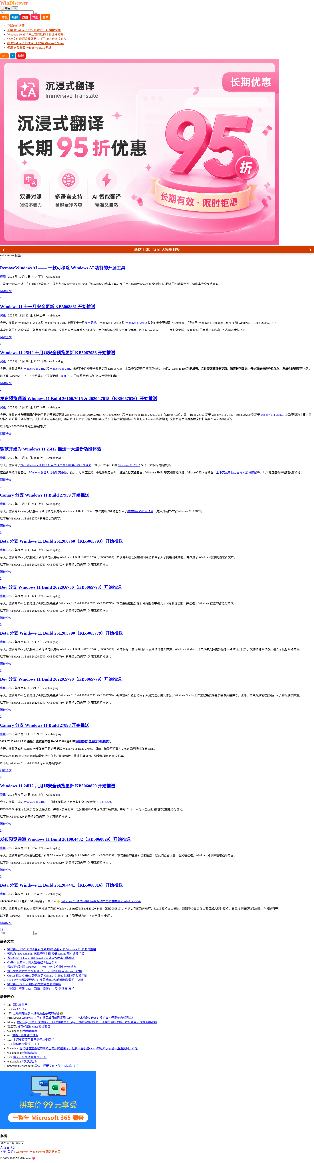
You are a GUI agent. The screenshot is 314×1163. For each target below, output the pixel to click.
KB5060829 (103, 802)
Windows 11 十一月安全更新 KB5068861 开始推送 (47, 306)
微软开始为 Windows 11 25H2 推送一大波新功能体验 (50, 449)
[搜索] (35, 13)
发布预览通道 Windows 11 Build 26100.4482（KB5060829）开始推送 (65, 839)
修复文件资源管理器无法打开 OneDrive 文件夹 (37, 38)
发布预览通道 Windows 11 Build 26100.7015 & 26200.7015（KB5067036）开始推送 (78, 398)
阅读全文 (6, 291)
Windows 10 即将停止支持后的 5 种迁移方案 (35, 34)
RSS (4, 55)
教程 (15, 17)
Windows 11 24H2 (35, 368)
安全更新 (90, 322)
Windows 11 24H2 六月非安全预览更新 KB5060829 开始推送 (57, 786)
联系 (11, 1151)
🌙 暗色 (5, 8)
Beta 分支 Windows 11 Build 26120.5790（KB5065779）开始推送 (61, 633)
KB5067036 (66, 375)
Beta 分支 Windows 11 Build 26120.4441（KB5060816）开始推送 (61, 885)
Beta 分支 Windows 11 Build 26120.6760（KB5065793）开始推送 (61, 541)
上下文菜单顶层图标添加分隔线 (236, 472)
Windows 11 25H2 (136, 322)
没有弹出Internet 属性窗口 (33, 1026)
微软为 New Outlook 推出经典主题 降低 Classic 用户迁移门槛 (45, 953)
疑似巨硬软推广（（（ (26, 1044)
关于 (45, 17)
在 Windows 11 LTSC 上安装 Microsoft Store (35, 43)
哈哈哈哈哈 (29, 1030)
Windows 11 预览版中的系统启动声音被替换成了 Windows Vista (101, 901)
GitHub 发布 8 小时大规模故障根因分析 (32, 962)
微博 (21, 55)
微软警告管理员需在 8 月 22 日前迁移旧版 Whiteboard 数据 (44, 971)
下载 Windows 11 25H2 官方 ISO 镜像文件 (34, 30)
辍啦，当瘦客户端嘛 (25, 1035)
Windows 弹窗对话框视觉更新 (48, 472)
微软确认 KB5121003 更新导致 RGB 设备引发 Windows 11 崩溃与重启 (51, 949)
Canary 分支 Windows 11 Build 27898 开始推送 (44, 725)
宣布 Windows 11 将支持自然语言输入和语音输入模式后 (55, 465)
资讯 (5, 17)
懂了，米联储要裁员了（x (30, 1057)
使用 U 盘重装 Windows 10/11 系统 (29, 47)
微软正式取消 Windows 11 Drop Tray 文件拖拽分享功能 (42, 966)
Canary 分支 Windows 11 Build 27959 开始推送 (44, 495)
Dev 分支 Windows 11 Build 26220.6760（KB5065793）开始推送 (61, 587)
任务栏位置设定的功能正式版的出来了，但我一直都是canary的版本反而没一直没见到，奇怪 (78, 1048)
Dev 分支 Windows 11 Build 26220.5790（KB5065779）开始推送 (61, 679)
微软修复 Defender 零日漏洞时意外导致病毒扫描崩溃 (41, 958)
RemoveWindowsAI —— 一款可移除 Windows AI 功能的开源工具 (62, 267)
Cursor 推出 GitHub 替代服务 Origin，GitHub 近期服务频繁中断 (47, 975)
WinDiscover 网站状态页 (45, 1151)
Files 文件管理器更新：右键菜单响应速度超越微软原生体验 (45, 979)
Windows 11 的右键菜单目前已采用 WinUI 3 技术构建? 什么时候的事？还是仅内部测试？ (78, 1017)
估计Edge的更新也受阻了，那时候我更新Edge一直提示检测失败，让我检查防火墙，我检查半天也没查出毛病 (87, 1022)
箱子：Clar (20, 1009)
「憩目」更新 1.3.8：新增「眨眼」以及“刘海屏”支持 (41, 988)
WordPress (22, 1151)
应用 (25, 17)
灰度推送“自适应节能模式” (92, 741)
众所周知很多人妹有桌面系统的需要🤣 (38, 1013)
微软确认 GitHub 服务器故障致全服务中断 (34, 984)
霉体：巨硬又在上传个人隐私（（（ (56, 1065)
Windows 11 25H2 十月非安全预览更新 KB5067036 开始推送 (57, 352)
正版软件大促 (16, 25)
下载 (35, 17)
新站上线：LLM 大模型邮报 (157, 250)
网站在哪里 (20, 1004)
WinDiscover (14, 3)
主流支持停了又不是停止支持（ (33, 1039)
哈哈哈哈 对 (30, 1061)
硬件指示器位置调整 (140, 511)
